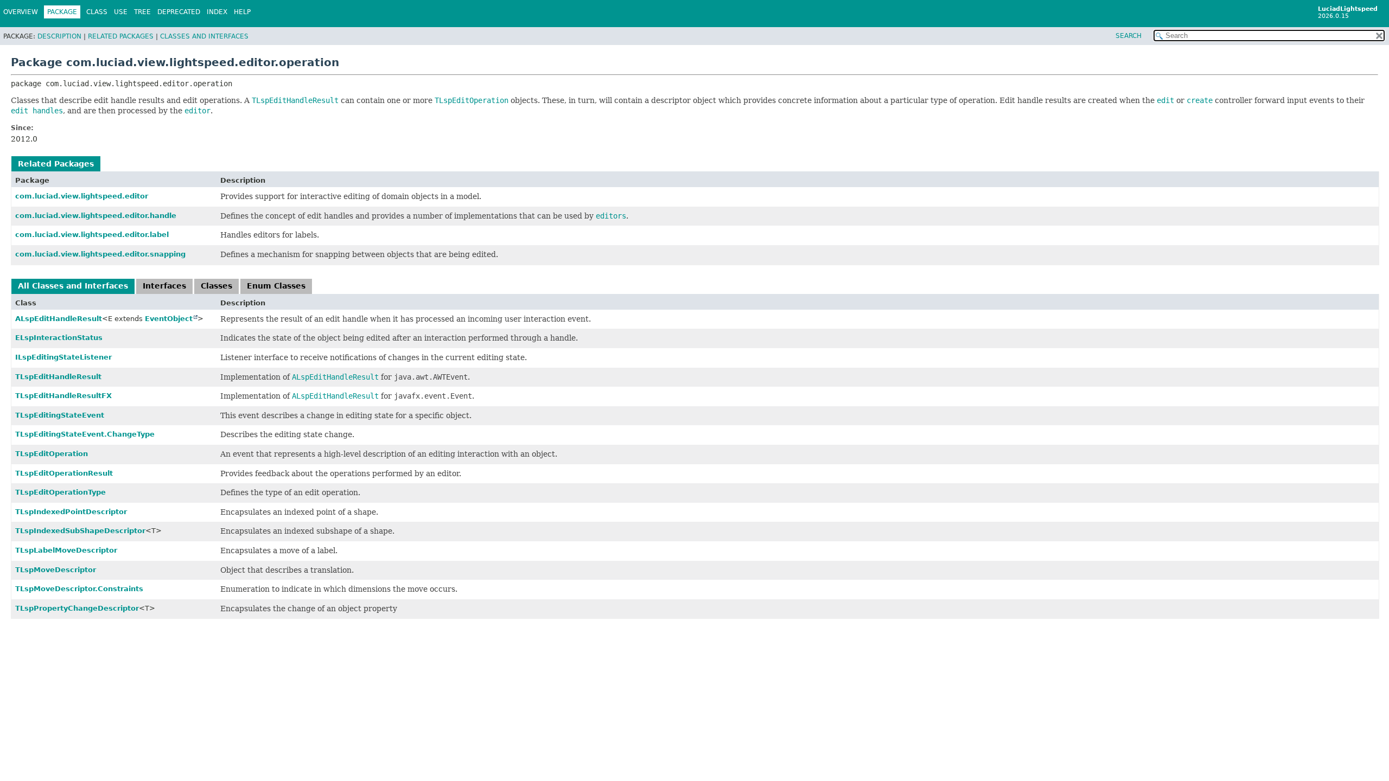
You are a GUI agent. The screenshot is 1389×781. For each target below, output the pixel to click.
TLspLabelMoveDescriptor (66, 550)
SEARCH (1129, 36)
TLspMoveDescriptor (55, 570)
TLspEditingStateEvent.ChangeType (85, 434)
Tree (142, 12)
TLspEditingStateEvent (59, 415)
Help (242, 12)
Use (121, 12)
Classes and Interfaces (204, 36)
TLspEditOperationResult (64, 473)
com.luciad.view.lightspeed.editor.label (92, 235)
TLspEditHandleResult (58, 377)
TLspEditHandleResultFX (63, 396)
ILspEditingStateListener (63, 357)
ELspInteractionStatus (59, 338)
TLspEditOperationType (60, 492)
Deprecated (178, 12)
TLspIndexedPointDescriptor (71, 512)
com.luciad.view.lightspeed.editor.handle (95, 216)
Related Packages (121, 36)
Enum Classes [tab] (276, 285)
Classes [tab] (216, 285)
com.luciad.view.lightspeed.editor (81, 196)
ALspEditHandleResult (58, 319)
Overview (20, 12)
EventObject (169, 319)
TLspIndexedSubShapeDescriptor (80, 531)
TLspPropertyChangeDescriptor (77, 608)
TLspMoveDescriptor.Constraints (79, 589)
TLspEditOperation (51, 454)
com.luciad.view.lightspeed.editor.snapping (100, 254)
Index (217, 12)
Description (59, 36)
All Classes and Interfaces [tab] (73, 285)
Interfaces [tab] (164, 285)
